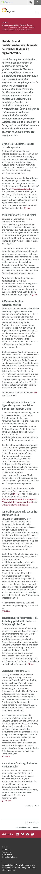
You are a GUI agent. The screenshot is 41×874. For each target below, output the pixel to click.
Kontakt (4, 847)
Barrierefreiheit (7, 854)
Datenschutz (6, 852)
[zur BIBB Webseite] (6, 2)
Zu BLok (7, 611)
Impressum (6, 849)
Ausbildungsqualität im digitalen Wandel (17, 25)
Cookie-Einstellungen (9, 857)
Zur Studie (7, 801)
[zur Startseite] (8, 10)
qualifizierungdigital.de (22, 189)
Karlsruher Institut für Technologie (16, 505)
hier (28, 208)
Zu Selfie (7, 756)
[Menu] (37, 13)
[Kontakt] (30, 2)
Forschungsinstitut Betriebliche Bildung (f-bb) (20, 499)
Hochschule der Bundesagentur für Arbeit (18, 502)
